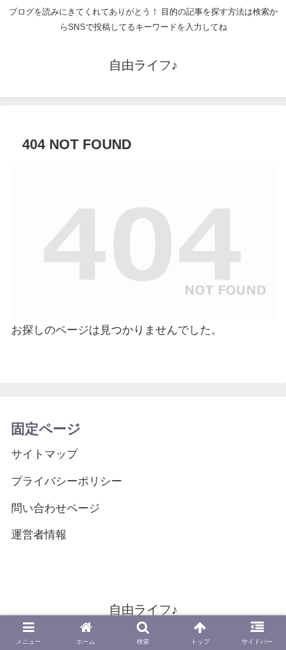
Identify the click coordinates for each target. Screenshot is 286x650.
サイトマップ (44, 454)
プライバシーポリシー (66, 481)
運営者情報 (39, 534)
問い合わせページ (55, 508)
